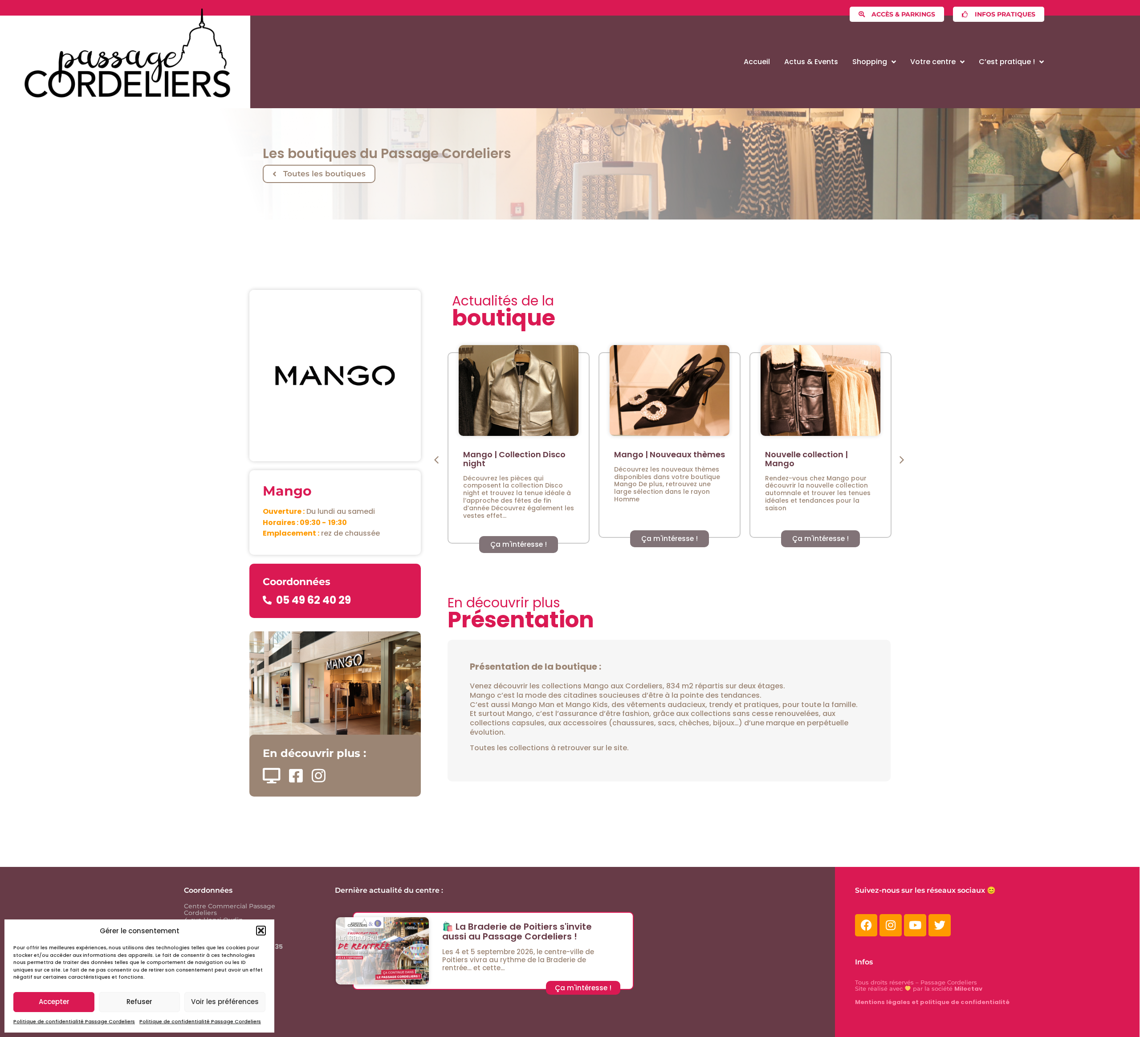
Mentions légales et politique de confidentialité (932, 1002)
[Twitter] (939, 925)
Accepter (54, 1001)
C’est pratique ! (1007, 62)
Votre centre (933, 62)
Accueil (757, 62)
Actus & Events (811, 62)
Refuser (139, 1001)
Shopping (869, 62)
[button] (260, 930)
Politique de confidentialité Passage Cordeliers (74, 1021)
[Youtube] (915, 925)
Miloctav (968, 988)
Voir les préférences (225, 1001)
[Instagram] (890, 925)
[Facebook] (866, 925)
